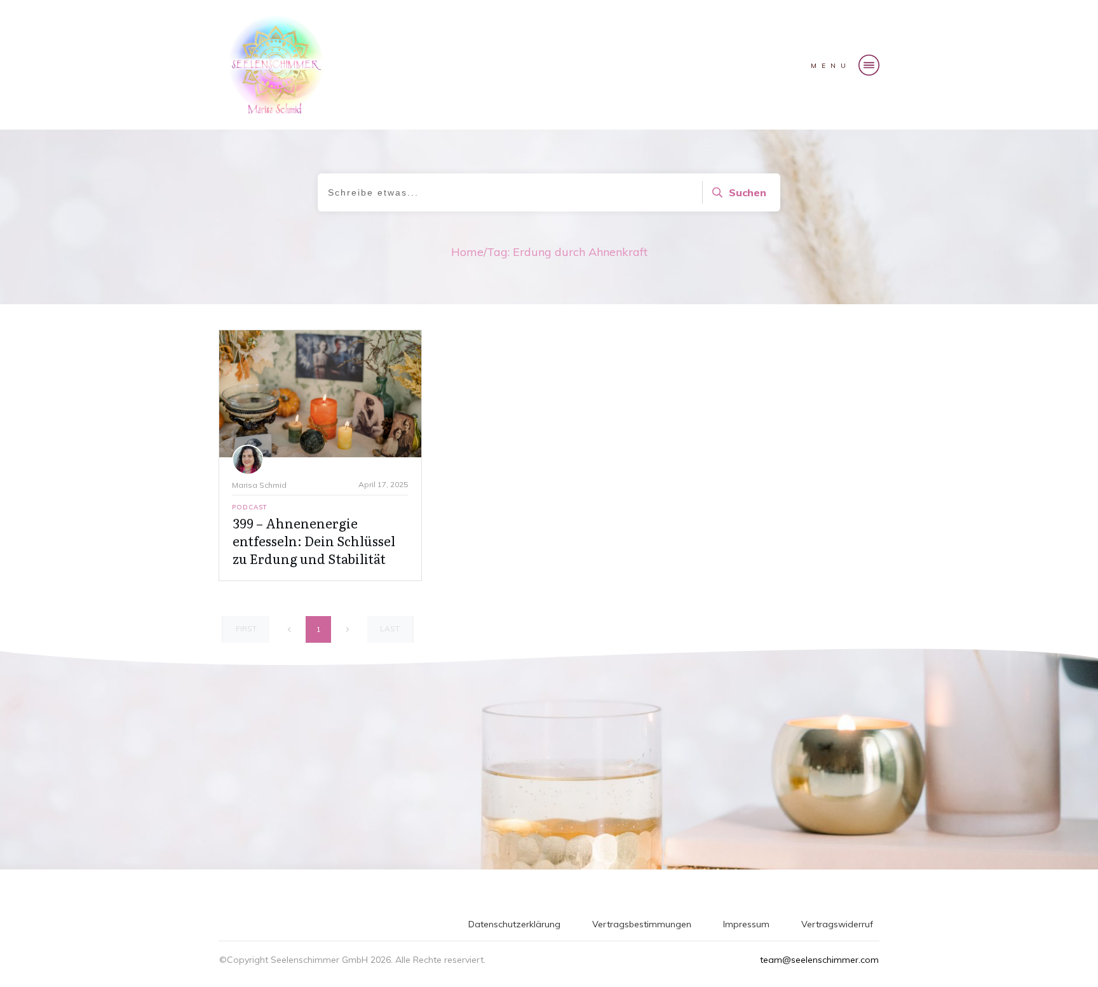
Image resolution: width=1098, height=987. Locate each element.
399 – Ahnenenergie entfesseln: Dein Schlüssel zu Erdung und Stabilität (314, 540)
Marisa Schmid (259, 485)
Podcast (250, 507)
